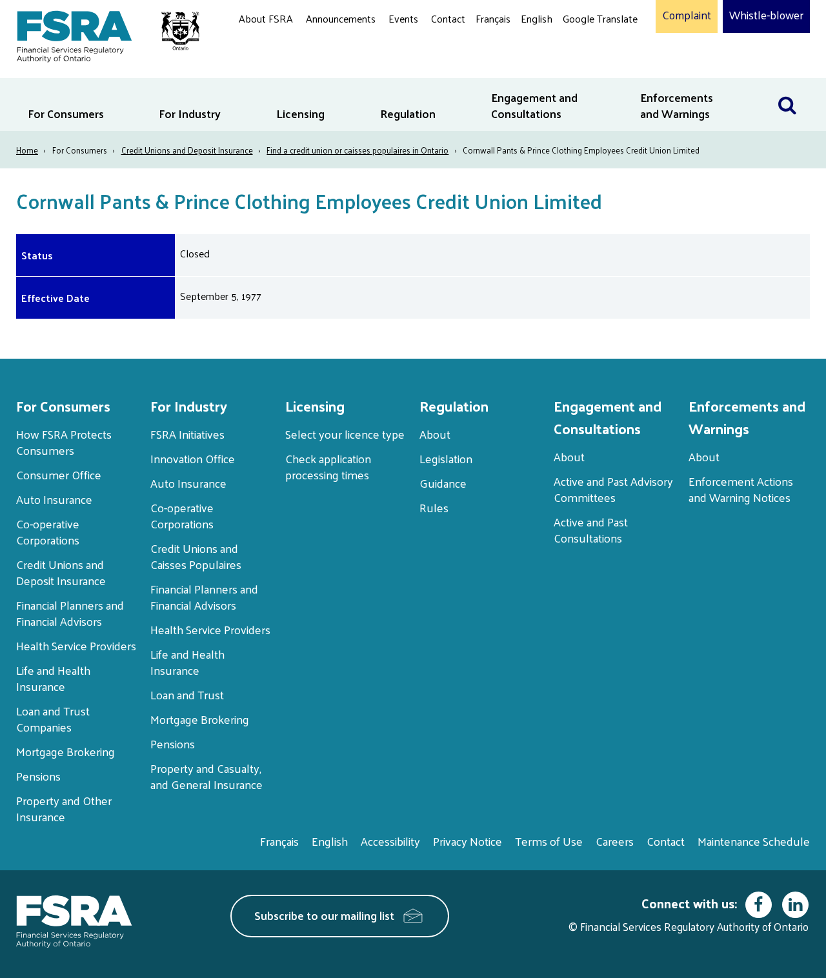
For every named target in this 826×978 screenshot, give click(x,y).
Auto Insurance (54, 499)
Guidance (443, 483)
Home (27, 150)
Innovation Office (192, 458)
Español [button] (583, 67)
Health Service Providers (76, 645)
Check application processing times (328, 466)
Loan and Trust (187, 694)
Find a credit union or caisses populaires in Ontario (357, 150)
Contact (448, 18)
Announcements (341, 18)
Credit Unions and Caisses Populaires (195, 556)
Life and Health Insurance (53, 678)
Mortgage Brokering (65, 751)
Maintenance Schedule (754, 841)
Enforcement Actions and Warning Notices (741, 489)
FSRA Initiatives (187, 434)
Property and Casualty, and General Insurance (206, 776)
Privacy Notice (467, 841)
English (536, 18)
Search (794, 86)
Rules (433, 507)
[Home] (101, 34)
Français (493, 18)
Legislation (445, 458)
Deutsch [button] (584, 48)
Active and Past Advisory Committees (613, 489)
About (434, 434)
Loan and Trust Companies (53, 719)
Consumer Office (58, 474)
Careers (615, 841)
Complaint (686, 15)
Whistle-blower (766, 15)
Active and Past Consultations (591, 530)
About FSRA (266, 18)
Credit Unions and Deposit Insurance (187, 150)
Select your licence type (345, 434)
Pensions (38, 776)
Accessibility (390, 841)
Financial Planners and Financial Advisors (70, 613)
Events (403, 18)
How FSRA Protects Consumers (64, 442)
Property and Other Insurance (64, 808)
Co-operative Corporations (47, 531)
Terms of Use (549, 841)
